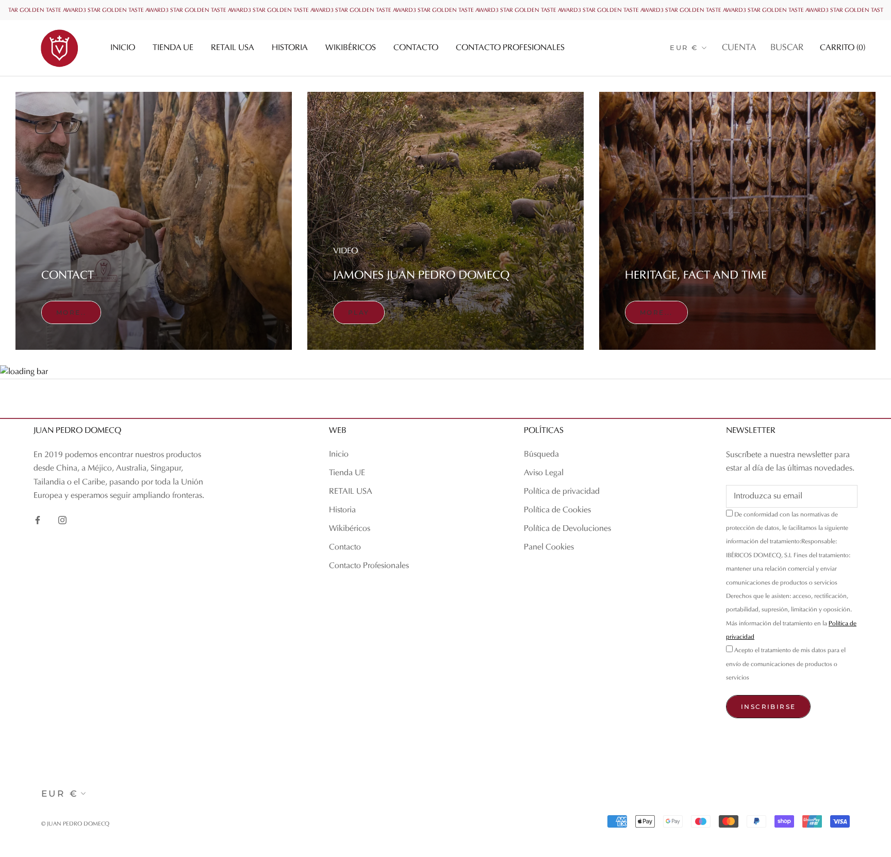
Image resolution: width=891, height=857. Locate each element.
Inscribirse (768, 706)
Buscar (786, 48)
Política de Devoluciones (567, 529)
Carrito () (842, 48)
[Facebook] (38, 519)
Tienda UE (173, 48)
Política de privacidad (562, 492)
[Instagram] (62, 519)
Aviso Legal (544, 473)
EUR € (684, 47)
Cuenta (739, 48)
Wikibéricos (350, 48)
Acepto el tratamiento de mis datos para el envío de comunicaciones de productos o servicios (786, 664)
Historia (290, 48)
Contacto (415, 48)
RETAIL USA (232, 48)
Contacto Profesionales (510, 48)
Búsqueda (541, 454)
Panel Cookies (549, 547)
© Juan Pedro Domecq (75, 824)
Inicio (122, 48)
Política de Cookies (557, 510)
